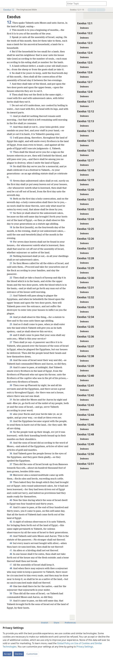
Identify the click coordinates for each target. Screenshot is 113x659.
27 (11, 342)
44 (11, 543)
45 (11, 550)
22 (11, 277)
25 (11, 324)
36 (11, 453)
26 (11, 335)
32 (11, 413)
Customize (31, 653)
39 (11, 482)
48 (11, 568)
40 (11, 500)
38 (11, 475)
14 (11, 166)
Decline (19, 653)
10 (11, 116)
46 (11, 553)
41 (11, 507)
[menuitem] (4, 4)
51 (11, 600)
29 (11, 367)
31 (11, 399)
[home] (4, 4)
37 (11, 464)
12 (11, 137)
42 (11, 521)
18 (11, 227)
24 (11, 317)
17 (11, 213)
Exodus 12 (8, 9)
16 (11, 198)
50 (11, 593)
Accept (7, 653)
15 (11, 180)
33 (11, 421)
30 (11, 385)
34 (11, 431)
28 (11, 360)
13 (11, 151)
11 (11, 126)
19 (11, 241)
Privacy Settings (84, 646)
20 (11, 256)
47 (11, 564)
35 (11, 442)
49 (11, 586)
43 (11, 536)
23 (11, 295)
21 (11, 263)
